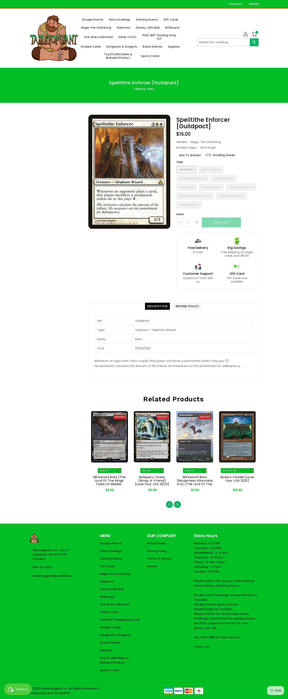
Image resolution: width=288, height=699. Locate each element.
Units (180, 214)
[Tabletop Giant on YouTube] (46, 4)
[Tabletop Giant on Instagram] (39, 4)
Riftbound (107, 597)
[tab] (157, 306)
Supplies (106, 650)
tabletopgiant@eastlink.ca (52, 576)
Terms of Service (159, 558)
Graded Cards (110, 627)
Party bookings (111, 551)
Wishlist (254, 4)
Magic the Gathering (115, 574)
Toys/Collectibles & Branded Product (114, 660)
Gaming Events (111, 558)
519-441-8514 (42, 567)
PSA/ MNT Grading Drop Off (120, 620)
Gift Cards (107, 566)
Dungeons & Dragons (115, 635)
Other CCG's (109, 612)
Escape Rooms (111, 543)
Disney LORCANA (112, 589)
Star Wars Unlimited (114, 604)
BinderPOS (62, 693)
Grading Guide (224, 155)
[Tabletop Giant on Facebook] (24, 4)
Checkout (235, 4)
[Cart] (255, 34)
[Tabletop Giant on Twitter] (31, 4)
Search (152, 566)
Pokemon (107, 581)
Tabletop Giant (144, 89)
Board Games (110, 642)
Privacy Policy (156, 551)
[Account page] (246, 34)
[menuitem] (93, 19)
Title (179, 162)
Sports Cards (109, 670)
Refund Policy (157, 543)
